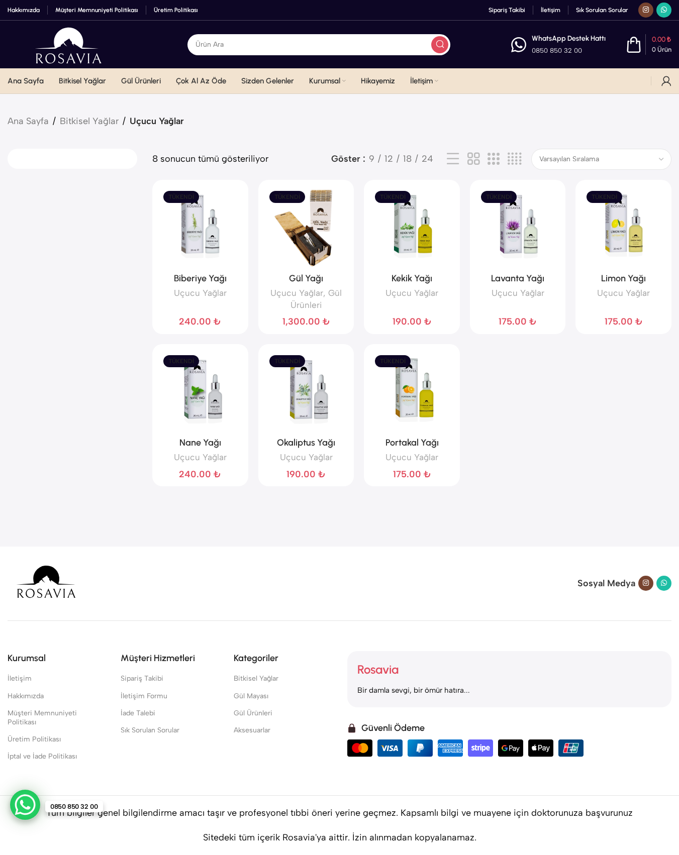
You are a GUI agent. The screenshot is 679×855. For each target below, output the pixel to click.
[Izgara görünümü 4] (514, 159)
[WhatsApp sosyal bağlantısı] (663, 10)
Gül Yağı (306, 278)
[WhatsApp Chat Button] (25, 805)
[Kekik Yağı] (411, 227)
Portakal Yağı (412, 442)
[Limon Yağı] (623, 227)
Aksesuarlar (252, 730)
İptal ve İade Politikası (42, 756)
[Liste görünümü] (453, 159)
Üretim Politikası (34, 739)
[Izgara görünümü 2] (473, 159)
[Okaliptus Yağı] (306, 392)
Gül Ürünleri (253, 713)
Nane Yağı (200, 442)
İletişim (20, 678)
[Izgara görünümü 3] (494, 159)
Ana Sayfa (28, 121)
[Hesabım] (666, 81)
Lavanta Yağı (517, 278)
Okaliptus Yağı (306, 442)
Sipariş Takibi (142, 678)
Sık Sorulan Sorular (150, 730)
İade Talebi (138, 713)
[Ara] (439, 44)
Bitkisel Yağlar (89, 121)
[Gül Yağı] (306, 227)
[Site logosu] (67, 43)
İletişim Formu (144, 696)
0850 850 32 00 (557, 50)
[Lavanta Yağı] (517, 227)
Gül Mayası (251, 696)
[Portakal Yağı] (411, 392)
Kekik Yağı (412, 278)
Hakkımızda (26, 696)
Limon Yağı (623, 278)
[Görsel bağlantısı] (45, 582)
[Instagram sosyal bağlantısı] (645, 10)
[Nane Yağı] (200, 392)
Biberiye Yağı (200, 278)
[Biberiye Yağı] (200, 227)
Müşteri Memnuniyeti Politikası (42, 717)
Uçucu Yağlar (200, 293)
